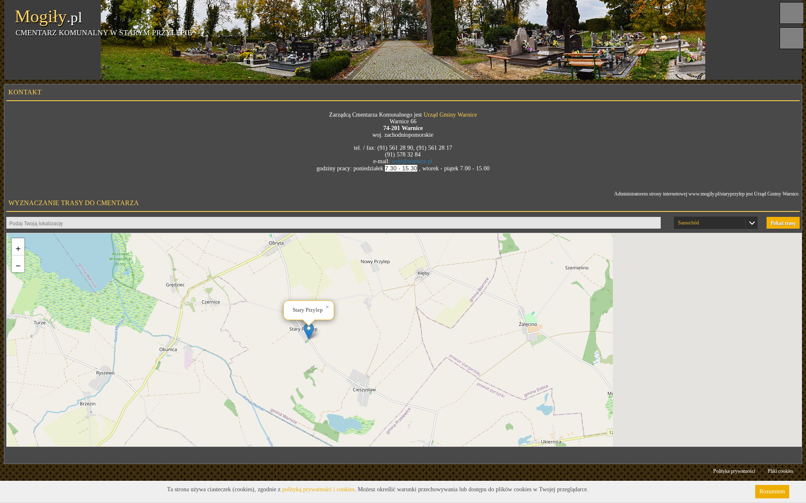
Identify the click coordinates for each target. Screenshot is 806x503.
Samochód (688, 223)
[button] (309, 331)
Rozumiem (772, 491)
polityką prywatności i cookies (318, 489)
